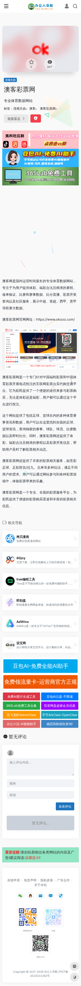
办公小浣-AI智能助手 (21, 724)
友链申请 (13, 880)
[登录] (66, 6)
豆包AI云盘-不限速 (60, 696)
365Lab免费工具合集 (21, 705)
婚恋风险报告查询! (60, 724)
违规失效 (10, 80)
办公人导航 (51, 971)
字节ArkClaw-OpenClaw (59, 715)
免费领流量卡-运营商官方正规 (40, 682)
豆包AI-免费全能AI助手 (40, 666)
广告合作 (63, 880)
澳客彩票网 (48, 108)
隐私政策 (46, 880)
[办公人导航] (40, 6)
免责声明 (30, 880)
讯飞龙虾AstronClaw (21, 715)
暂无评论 (18, 736)
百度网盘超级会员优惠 (59, 705)
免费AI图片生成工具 (21, 696)
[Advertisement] (40, 231)
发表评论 (65, 806)
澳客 (32, 108)
